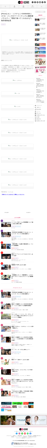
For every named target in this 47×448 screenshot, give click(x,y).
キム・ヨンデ (25, 375)
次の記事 (27, 212)
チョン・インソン (26, 332)
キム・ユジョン (20, 375)
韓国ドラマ (22, 345)
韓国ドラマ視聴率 (25, 309)
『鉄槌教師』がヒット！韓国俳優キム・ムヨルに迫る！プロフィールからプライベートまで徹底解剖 (22, 276)
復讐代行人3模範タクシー (23, 344)
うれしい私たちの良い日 (15, 309)
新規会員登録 (38, 109)
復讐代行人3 (17, 344)
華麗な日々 (30, 332)
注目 (12, 248)
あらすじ (15, 259)
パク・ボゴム (17, 353)
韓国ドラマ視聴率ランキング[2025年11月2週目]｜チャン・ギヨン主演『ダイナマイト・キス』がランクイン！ (22, 381)
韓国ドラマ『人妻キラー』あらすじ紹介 (20, 359)
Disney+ (13, 375)
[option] (8, 420)
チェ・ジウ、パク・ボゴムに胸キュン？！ (21, 349)
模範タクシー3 (30, 344)
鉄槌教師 (17, 282)
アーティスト (18, 226)
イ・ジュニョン (19, 259)
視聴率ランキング (18, 345)
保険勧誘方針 (38, 118)
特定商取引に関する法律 (40, 120)
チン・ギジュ (22, 321)
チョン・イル (21, 332)
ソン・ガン (23, 259)
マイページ (38, 111)
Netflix (13, 259)
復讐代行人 (13, 344)
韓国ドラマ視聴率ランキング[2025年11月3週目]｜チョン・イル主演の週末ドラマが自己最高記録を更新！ (22, 339)
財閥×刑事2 (19, 249)
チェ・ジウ (13, 353)
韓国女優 (22, 249)
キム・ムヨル (14, 282)
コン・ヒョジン (17, 363)
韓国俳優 (20, 282)
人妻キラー (20, 309)
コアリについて (39, 105)
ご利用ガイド (38, 107)
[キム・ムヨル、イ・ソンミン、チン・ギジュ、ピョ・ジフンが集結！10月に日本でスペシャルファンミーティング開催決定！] (6, 316)
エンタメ (3, 24)
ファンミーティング (14, 322)
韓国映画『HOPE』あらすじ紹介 (19, 264)
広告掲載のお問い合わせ (40, 115)
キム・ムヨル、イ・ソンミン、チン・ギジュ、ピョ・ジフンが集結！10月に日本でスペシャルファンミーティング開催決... (22, 316)
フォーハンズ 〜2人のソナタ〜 (16, 260)
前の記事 (6, 212)
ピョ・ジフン (27, 321)
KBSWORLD (13, 332)
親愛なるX (28, 375)
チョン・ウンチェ (14, 249)
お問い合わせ (38, 113)
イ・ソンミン (14, 321)
